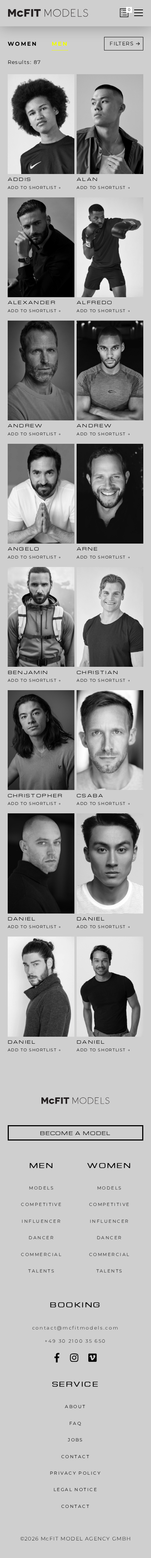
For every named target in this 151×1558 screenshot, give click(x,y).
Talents (41, 1271)
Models (41, 1188)
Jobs (75, 1439)
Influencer (41, 1221)
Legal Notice (76, 1489)
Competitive (41, 1204)
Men (60, 43)
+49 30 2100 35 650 (75, 1341)
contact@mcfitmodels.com (75, 1328)
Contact (75, 1456)
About (75, 1406)
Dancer (41, 1237)
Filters (122, 43)
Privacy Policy (76, 1473)
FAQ (75, 1423)
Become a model (75, 1133)
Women (22, 43)
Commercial (41, 1254)
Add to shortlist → (35, 188)
